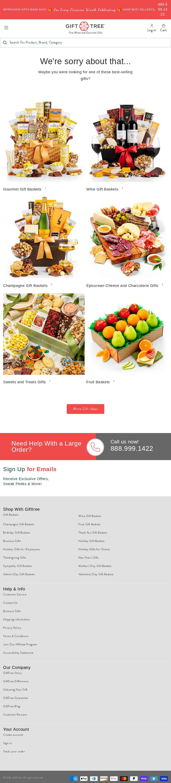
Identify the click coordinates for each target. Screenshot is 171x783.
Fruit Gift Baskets (89, 524)
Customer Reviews (15, 714)
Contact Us (10, 603)
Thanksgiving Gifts (14, 557)
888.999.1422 (132, 448)
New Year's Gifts (88, 557)
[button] (6, 27)
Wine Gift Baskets (102, 189)
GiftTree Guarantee (15, 698)
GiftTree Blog (11, 706)
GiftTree (17, 777)
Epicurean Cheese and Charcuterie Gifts (122, 286)
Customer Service (15, 594)
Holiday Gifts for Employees (21, 549)
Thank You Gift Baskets (92, 532)
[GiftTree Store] (85, 27)
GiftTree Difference (15, 681)
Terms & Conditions (16, 636)
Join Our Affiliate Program (20, 644)
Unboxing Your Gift (15, 689)
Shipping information (16, 619)
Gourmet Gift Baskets (22, 189)
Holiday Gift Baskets (91, 541)
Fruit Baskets (98, 382)
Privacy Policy (12, 628)
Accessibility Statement (18, 653)
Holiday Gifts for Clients (94, 549)
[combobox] (85, 42)
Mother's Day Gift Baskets (95, 566)
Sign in (7, 743)
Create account (13, 735)
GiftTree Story (12, 673)
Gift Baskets (10, 515)
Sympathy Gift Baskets (17, 566)
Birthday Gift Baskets (16, 532)
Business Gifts (12, 541)
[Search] (4, 42)
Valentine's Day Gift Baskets (96, 574)
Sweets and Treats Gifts (24, 382)
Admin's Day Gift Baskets (19, 574)
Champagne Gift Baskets (25, 286)
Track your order (14, 751)
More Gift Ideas (85, 408)
